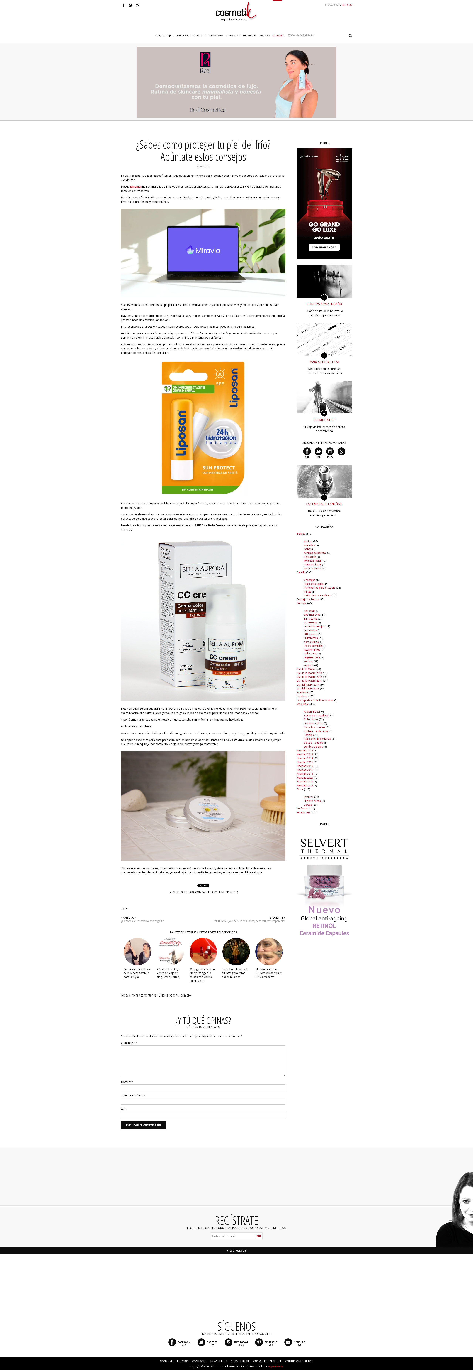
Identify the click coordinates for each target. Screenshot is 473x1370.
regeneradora (312, 657)
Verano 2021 (304, 812)
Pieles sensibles (313, 645)
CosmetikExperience (267, 1361)
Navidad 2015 (305, 762)
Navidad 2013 (305, 754)
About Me (166, 1361)
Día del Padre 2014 (308, 684)
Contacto (332, 5)
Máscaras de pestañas (317, 738)
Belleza (182, 35)
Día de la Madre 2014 (309, 673)
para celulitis (311, 642)
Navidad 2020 (305, 777)
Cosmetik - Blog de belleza (232, 1366)
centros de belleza (315, 553)
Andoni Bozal (312, 711)
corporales (310, 630)
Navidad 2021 (305, 781)
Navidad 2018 (305, 773)
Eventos (309, 797)
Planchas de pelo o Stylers (319, 587)
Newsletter (218, 1361)
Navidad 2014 (305, 758)
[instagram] (137, 5)
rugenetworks (275, 1366)
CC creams (310, 622)
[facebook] (123, 5)
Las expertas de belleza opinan (315, 700)
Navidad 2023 (305, 785)
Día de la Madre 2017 (309, 680)
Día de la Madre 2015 (309, 677)
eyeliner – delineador (316, 731)
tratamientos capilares (317, 595)
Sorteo (308, 804)
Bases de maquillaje (316, 715)
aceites (308, 541)
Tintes (307, 591)
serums (308, 661)
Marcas (264, 35)
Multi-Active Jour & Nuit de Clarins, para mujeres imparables (249, 921)
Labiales (309, 735)
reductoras (310, 653)
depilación (310, 556)
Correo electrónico (133, 1095)
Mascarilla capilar (314, 583)
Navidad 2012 (305, 750)
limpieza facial (312, 560)
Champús (309, 580)
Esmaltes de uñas (314, 727)
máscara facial (312, 564)
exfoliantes (303, 692)
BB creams (310, 618)
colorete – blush (313, 723)
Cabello (301, 572)
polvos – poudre (313, 742)
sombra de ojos (313, 746)
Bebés (308, 549)
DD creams (311, 634)
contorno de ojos (314, 626)
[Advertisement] (324, 1011)
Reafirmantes (312, 649)
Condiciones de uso (299, 1361)
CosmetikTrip (240, 1361)
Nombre (127, 1082)
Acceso (347, 5)
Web (123, 1109)
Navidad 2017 (305, 770)
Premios (182, 1361)
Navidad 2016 (305, 766)
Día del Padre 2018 (308, 688)
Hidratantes (311, 638)
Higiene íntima (312, 800)
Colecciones (311, 719)
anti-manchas (312, 614)
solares (308, 665)
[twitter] (130, 5)
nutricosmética (313, 568)
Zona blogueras (300, 35)
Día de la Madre (306, 669)
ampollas (309, 545)
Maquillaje (163, 35)
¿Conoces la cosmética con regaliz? (142, 921)
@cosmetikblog (236, 1250)
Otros (278, 35)
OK (259, 1236)
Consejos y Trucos (308, 599)
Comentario (129, 1042)
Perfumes (302, 808)
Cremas (198, 35)
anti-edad (309, 610)
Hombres (302, 696)
